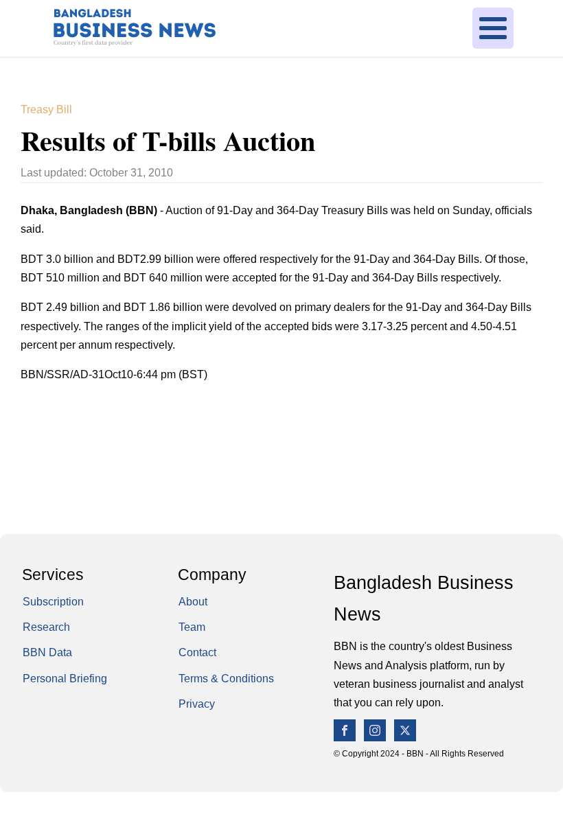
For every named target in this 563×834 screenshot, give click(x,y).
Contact (197, 652)
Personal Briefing (65, 678)
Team (192, 627)
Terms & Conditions (226, 678)
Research (46, 627)
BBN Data (47, 652)
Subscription (53, 601)
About (193, 601)
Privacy (197, 703)
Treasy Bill (46, 109)
